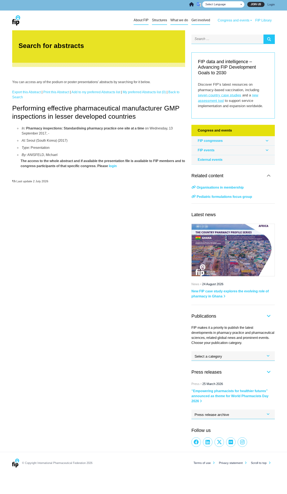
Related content (207, 175)
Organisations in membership (220, 187)
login (113, 166)
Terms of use (202, 463)
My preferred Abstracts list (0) (144, 92)
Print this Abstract (56, 92)
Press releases (206, 372)
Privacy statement (231, 463)
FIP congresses (210, 140)
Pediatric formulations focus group (224, 196)
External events (210, 159)
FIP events (206, 150)
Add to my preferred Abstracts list (95, 92)
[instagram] (242, 442)
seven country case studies (219, 95)
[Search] (269, 39)
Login (271, 4)
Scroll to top (259, 463)
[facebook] (196, 442)
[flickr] (231, 442)
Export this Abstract (26, 92)
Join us (256, 4)
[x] (219, 442)
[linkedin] (207, 442)
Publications (203, 316)
